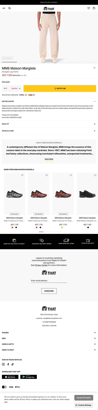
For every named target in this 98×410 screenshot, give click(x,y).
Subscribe (49, 291)
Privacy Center (41, 265)
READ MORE (49, 159)
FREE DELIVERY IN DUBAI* (49, 2)
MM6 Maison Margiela (19, 68)
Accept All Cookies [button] (84, 398)
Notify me (61, 88)
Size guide (6, 82)
